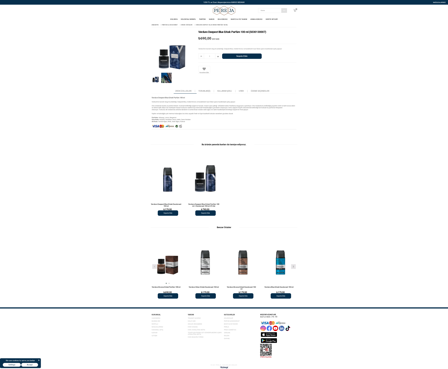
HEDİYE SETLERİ (272, 19)
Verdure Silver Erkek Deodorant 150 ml (204, 287)
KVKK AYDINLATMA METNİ (196, 330)
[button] (166, 283)
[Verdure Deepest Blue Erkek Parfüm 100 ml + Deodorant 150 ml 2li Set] (205, 176)
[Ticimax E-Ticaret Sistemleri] (224, 368)
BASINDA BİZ (156, 321)
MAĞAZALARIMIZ (439, 2)
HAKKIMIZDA (156, 318)
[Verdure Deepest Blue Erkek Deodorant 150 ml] (167, 176)
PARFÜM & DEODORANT (232, 321)
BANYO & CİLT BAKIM (239, 19)
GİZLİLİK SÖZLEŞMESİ (195, 324)
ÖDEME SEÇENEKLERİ (260, 91)
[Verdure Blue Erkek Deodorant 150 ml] (280, 259)
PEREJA (226, 327)
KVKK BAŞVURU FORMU (195, 337)
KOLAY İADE (192, 321)
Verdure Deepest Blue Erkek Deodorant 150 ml (166, 205)
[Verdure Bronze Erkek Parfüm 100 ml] (168, 259)
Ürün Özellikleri (183, 91)
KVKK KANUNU (193, 327)
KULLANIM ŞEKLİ (224, 91)
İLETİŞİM (154, 335)
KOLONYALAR (228, 318)
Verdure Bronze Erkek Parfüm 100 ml (166, 287)
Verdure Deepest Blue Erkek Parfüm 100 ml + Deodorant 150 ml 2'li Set (203, 205)
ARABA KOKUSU (256, 19)
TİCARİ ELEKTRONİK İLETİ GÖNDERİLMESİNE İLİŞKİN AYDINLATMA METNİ (205, 333)
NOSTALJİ (155, 324)
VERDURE (227, 333)
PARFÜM (202, 19)
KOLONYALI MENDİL (188, 19)
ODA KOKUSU (223, 19)
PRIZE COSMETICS (230, 330)
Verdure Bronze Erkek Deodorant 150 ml (241, 288)
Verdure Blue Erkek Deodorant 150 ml (279, 287)
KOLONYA (174, 19)
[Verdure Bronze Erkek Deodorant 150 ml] (243, 259)
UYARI (241, 91)
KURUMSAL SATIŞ (157, 330)
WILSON (226, 335)
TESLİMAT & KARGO (194, 318)
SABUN (211, 19)
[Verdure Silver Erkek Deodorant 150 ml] (205, 259)
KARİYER (154, 333)
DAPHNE (227, 338)
